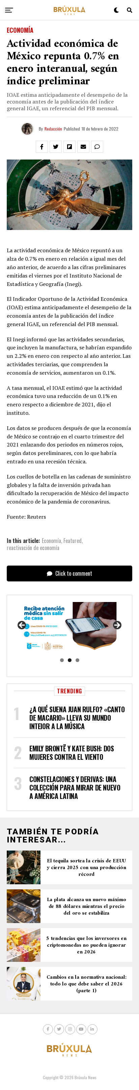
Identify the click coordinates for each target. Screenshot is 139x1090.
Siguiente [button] (117, 626)
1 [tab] (62, 660)
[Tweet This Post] (56, 147)
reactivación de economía (33, 547)
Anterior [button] (22, 626)
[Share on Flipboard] (69, 147)
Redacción (53, 129)
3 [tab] (77, 660)
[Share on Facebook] (42, 147)
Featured (72, 540)
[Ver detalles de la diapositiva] (69, 627)
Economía (51, 540)
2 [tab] (70, 660)
